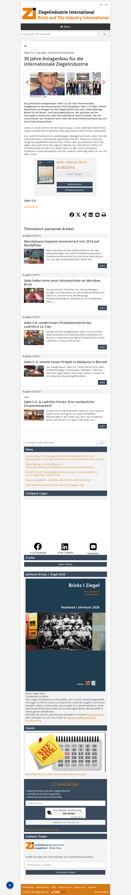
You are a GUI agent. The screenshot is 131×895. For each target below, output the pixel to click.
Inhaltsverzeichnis (74, 189)
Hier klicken (69, 813)
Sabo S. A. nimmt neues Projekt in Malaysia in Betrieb (65, 362)
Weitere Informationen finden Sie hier (42, 829)
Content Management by (36, 891)
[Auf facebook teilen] (72, 216)
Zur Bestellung (33, 720)
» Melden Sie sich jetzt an (65, 822)
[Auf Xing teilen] (84, 216)
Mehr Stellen (65, 564)
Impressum (80, 887)
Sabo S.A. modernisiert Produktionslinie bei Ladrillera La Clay (57, 325)
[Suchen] (104, 34)
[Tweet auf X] (78, 216)
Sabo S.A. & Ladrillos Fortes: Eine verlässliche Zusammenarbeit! (59, 404)
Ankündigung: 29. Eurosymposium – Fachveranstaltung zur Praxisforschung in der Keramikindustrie (60, 466)
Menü (67, 26)
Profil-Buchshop (95, 714)
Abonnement (75, 184)
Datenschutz (65, 887)
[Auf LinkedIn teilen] (91, 216)
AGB (53, 887)
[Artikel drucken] (104, 215)
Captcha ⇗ (77, 817)
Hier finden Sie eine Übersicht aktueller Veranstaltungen (56, 774)
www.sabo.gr (31, 206)
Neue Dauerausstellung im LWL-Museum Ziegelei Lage (55, 484)
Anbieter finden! (67, 872)
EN (106, 4)
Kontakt (92, 887)
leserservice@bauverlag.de (81, 717)
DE (101, 4)
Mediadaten (42, 887)
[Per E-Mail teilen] (97, 215)
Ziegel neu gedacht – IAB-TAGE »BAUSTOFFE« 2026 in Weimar (58, 479)
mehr (102, 265)
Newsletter (28, 887)
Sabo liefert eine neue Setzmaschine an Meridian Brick (62, 282)
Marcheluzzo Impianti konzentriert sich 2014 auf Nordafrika (61, 243)
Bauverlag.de (102, 891)
